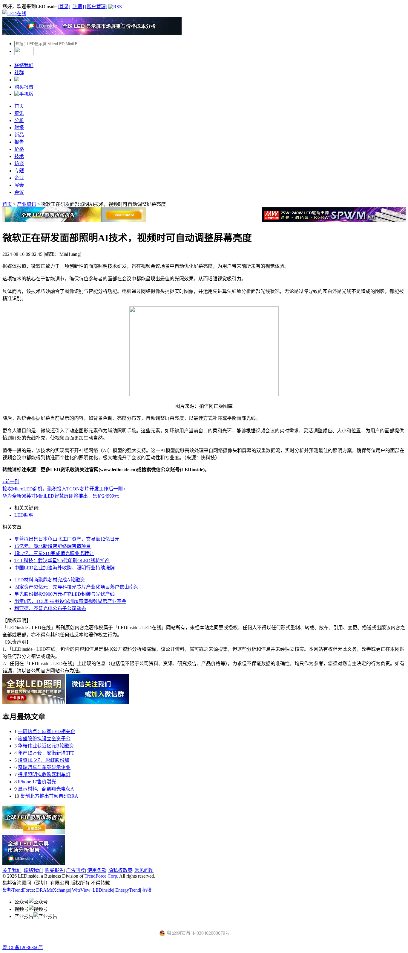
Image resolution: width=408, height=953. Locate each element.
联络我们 (23, 65)
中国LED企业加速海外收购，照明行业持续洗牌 (64, 567)
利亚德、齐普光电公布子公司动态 (50, 608)
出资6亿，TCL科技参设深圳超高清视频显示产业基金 (70, 601)
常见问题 (144, 870)
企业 (19, 177)
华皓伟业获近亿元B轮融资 (46, 745)
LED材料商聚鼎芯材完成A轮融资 (49, 579)
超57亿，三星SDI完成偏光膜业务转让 (54, 553)
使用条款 (96, 870)
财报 (19, 127)
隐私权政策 (120, 870)
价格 (19, 149)
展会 (19, 185)
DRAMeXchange (53, 890)
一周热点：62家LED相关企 (46, 731)
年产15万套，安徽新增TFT (46, 753)
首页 (19, 106)
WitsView (81, 890)
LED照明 (23, 515)
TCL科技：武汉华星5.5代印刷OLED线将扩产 (62, 560)
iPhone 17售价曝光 (37, 781)
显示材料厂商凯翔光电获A (46, 788)
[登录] (64, 6)
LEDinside (103, 890)
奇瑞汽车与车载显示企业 (44, 767)
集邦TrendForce (18, 890)
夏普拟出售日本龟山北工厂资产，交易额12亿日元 (66, 539)
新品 (19, 134)
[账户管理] (96, 6)
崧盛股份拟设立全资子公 (44, 738)
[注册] (77, 6)
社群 (19, 72)
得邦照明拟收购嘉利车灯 (44, 774)
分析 (19, 120)
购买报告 (23, 86)
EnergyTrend (127, 890)
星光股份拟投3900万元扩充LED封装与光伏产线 (64, 594)
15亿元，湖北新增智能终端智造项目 (52, 546)
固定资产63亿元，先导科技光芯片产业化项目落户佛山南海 (76, 586)
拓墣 (147, 890)
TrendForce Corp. (101, 875)
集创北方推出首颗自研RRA (49, 796)
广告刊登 (75, 870)
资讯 (19, 113)
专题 (19, 170)
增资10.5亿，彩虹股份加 (43, 760)
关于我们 (12, 870)
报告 (19, 142)
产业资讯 (26, 204)
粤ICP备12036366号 (22, 947)
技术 (19, 156)
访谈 (19, 163)
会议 (19, 192)
